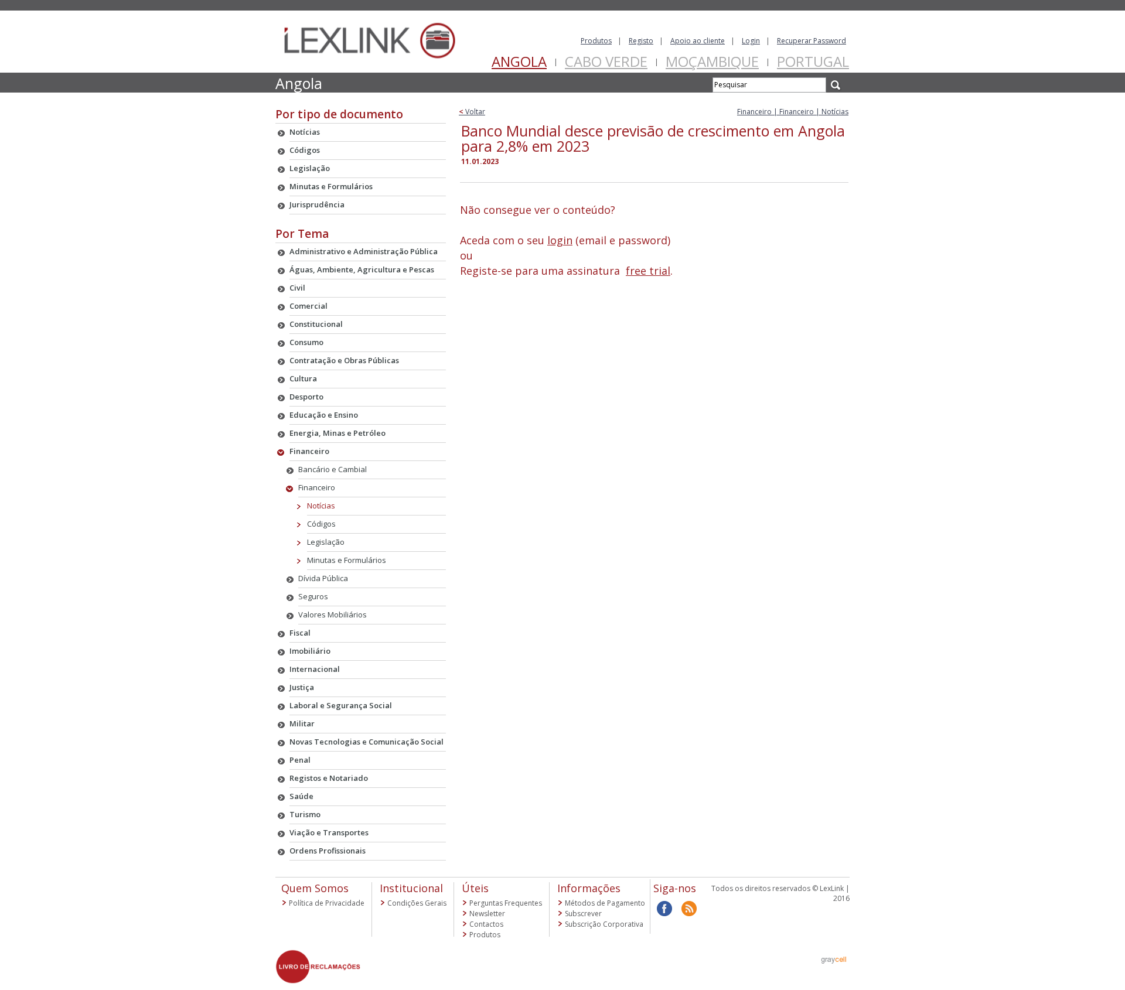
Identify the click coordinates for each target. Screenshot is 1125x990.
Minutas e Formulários (346, 560)
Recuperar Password (811, 41)
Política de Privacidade (326, 903)
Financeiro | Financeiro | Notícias (792, 112)
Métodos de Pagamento (605, 903)
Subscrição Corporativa (604, 924)
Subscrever (583, 914)
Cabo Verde (606, 61)
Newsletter (487, 914)
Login (751, 41)
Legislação (326, 542)
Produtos (596, 41)
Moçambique (712, 61)
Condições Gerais (416, 903)
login (559, 240)
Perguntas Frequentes (505, 903)
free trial (648, 271)
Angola (519, 61)
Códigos (321, 523)
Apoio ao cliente (697, 41)
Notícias (321, 505)
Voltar (472, 112)
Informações (589, 888)
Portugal (813, 61)
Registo (641, 41)
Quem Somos (315, 888)
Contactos (486, 924)
